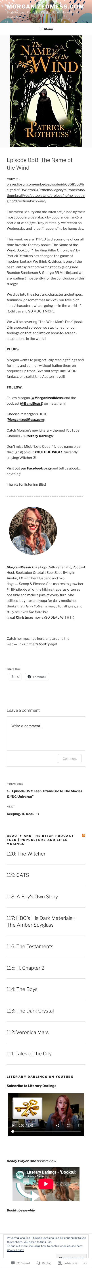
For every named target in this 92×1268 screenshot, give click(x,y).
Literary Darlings (38, 436)
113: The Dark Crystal (30, 1011)
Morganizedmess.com (45, 6)
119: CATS (18, 875)
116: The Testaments (30, 946)
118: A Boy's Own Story (32, 896)
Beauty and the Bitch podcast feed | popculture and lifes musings (40, 840)
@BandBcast (31, 404)
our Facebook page (36, 468)
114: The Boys (22, 989)
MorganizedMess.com (26, 420)
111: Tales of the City (29, 1053)
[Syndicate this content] (83, 835)
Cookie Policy (15, 1250)
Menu (48, 29)
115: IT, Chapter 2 (25, 968)
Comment (70, 758)
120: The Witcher (26, 854)
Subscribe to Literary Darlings (31, 1086)
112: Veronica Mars (28, 1032)
